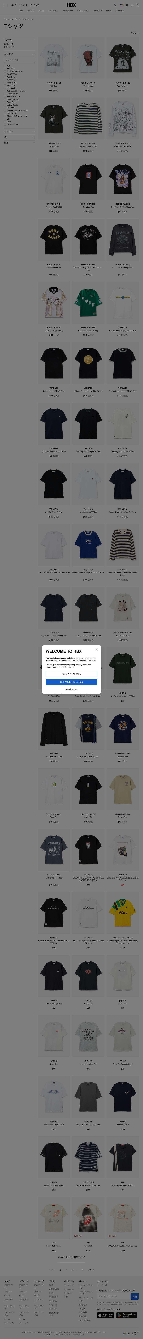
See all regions (71, 689)
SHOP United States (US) (71, 682)
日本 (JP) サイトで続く (71, 674)
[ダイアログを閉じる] (97, 649)
